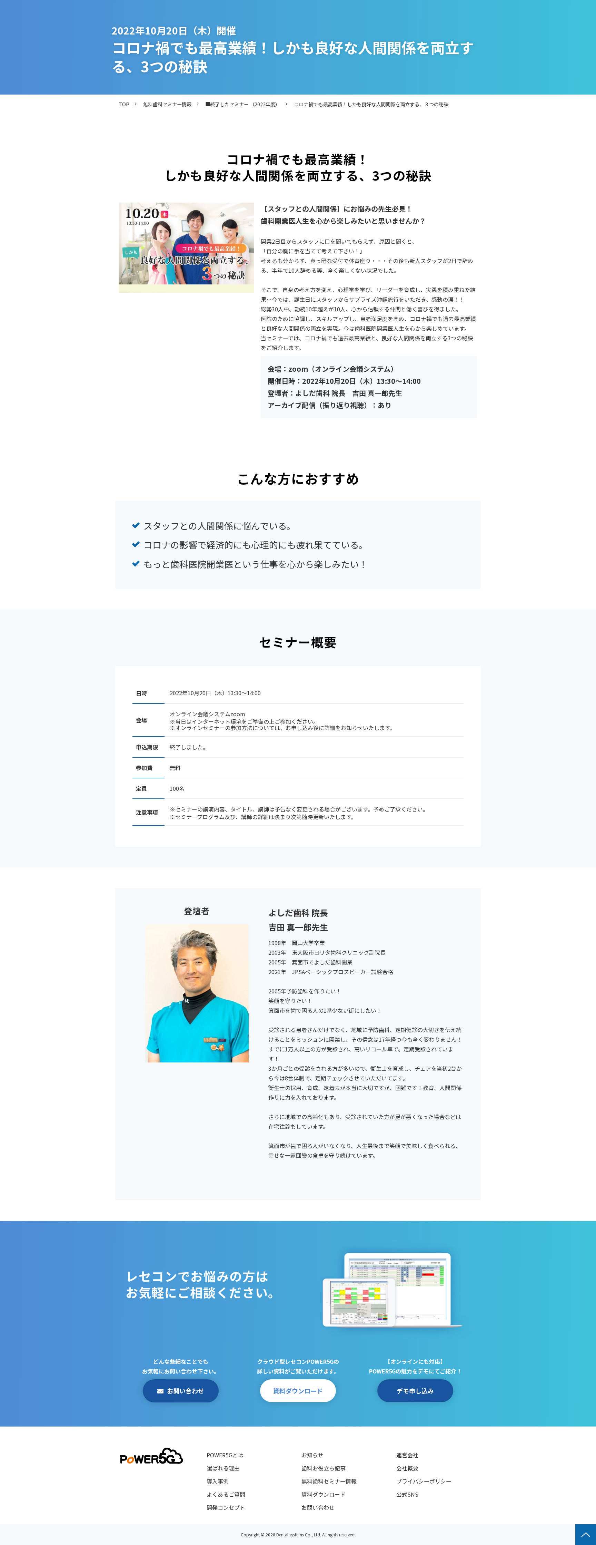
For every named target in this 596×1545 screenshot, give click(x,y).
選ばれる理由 (223, 1468)
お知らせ (312, 1455)
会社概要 (407, 1468)
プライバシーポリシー (423, 1481)
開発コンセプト (226, 1507)
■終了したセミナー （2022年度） (242, 104)
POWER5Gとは (225, 1455)
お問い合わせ (185, 1390)
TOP (124, 104)
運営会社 (407, 1455)
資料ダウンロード (298, 1390)
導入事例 (218, 1481)
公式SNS (407, 1494)
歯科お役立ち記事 (323, 1468)
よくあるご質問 (226, 1494)
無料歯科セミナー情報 (167, 104)
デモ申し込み (415, 1390)
